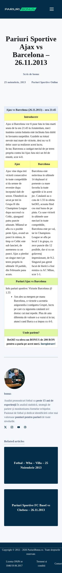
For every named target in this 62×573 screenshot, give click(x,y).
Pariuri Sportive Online (45, 82)
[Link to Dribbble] (25, 427)
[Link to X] (5, 427)
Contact (58, 563)
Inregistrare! (48, 343)
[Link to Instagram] (12, 427)
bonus (36, 74)
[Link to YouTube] (18, 427)
